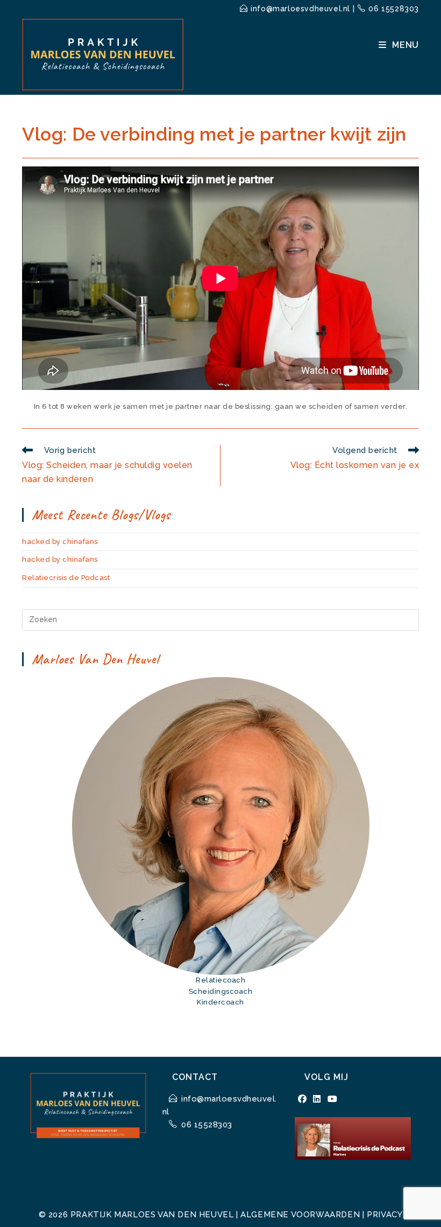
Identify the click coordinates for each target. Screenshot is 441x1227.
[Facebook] (302, 1099)
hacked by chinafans (60, 542)
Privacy (384, 1214)
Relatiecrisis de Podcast (66, 578)
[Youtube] (333, 1099)
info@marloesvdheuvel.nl (300, 8)
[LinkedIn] (317, 1099)
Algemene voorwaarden (300, 1214)
